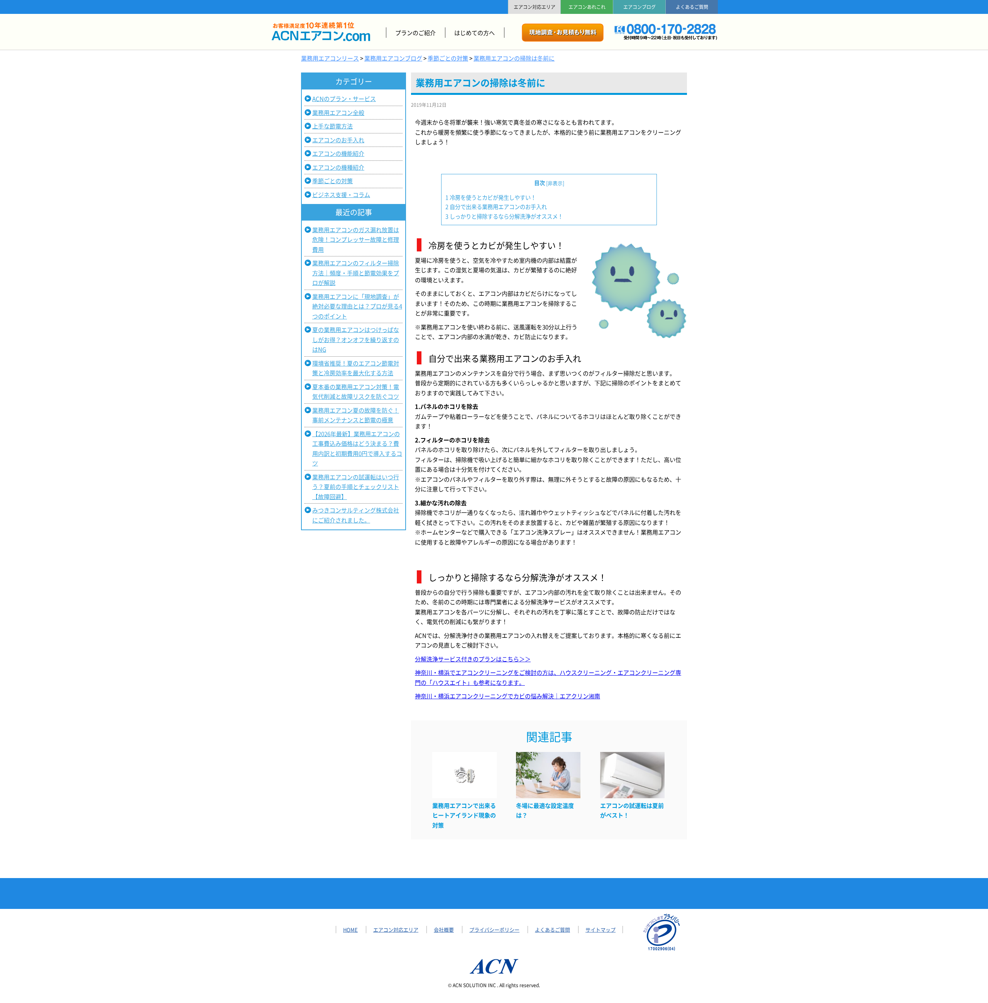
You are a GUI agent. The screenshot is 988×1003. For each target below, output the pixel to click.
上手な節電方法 (332, 126)
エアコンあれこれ (587, 6)
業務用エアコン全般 (338, 112)
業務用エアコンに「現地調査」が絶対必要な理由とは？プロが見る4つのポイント (357, 306)
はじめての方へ (474, 33)
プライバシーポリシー (494, 929)
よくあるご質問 (692, 6)
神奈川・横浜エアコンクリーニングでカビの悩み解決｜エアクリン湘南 (507, 696)
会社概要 (444, 929)
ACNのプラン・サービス (344, 98)
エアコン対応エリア (534, 6)
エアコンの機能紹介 (338, 153)
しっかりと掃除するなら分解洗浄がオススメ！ (504, 216)
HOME (350, 929)
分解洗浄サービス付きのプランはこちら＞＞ (473, 659)
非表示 (555, 183)
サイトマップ (600, 929)
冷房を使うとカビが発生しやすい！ (490, 197)
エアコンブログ (639, 6)
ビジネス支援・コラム (341, 194)
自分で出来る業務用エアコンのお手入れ (496, 206)
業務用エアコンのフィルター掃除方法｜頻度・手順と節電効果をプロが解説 (355, 273)
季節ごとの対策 (332, 181)
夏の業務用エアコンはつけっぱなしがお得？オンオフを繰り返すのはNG (355, 339)
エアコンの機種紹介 (338, 167)
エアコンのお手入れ (338, 140)
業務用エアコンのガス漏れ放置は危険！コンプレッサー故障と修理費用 (355, 239)
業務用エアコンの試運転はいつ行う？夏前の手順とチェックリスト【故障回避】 (355, 487)
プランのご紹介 (415, 33)
